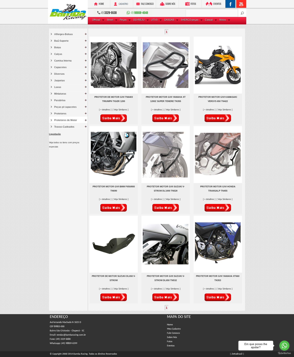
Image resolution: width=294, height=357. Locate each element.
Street (110, 19)
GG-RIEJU (139, 19)
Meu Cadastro (174, 329)
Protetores (60, 113)
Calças (58, 54)
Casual (209, 19)
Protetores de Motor (65, 120)
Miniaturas (60, 93)
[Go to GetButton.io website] (284, 353)
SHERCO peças (189, 19)
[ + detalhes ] (105, 109)
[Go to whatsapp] (284, 346)
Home (170, 325)
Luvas (57, 87)
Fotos (169, 341)
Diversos (59, 74)
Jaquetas (59, 80)
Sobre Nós (172, 337)
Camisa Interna (63, 60)
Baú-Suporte (61, 40)
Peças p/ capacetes (65, 107)
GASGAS (169, 19)
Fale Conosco (173, 333)
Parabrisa (59, 100)
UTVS (154, 19)
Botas (57, 47)
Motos (222, 19)
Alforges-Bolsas (63, 34)
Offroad (96, 19)
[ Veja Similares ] (120, 109)
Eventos (171, 346)
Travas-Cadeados (64, 126)
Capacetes (60, 67)
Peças (123, 19)
